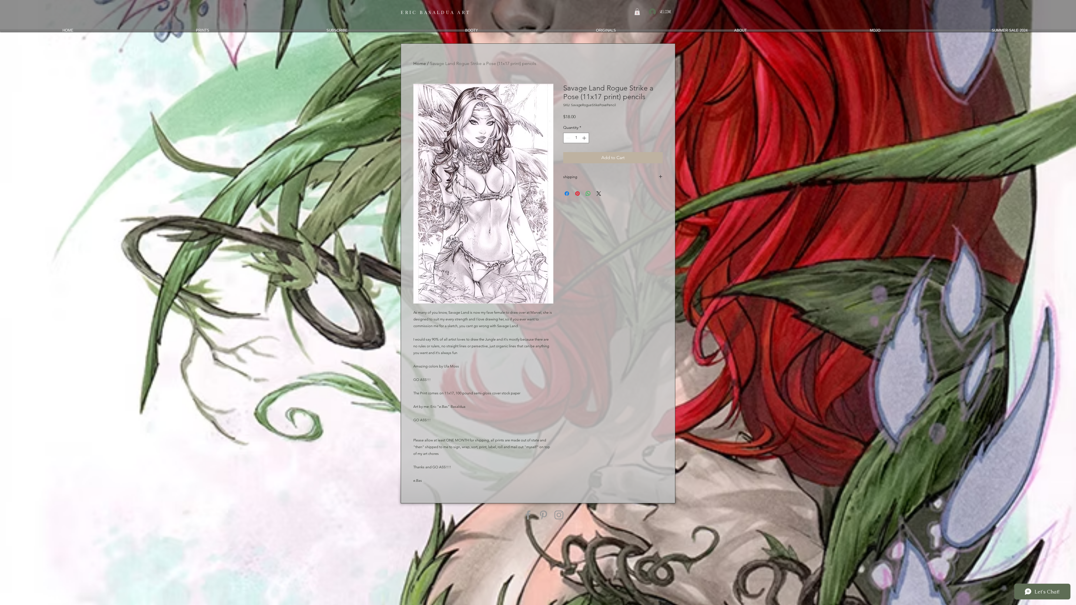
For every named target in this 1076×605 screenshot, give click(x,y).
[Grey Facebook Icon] (528, 515)
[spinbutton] (576, 138)
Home (419, 63)
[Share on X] (598, 193)
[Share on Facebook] (566, 193)
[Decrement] (567, 138)
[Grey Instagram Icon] (559, 515)
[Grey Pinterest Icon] (543, 515)
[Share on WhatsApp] (588, 193)
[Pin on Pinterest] (577, 193)
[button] (637, 11)
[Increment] (584, 138)
